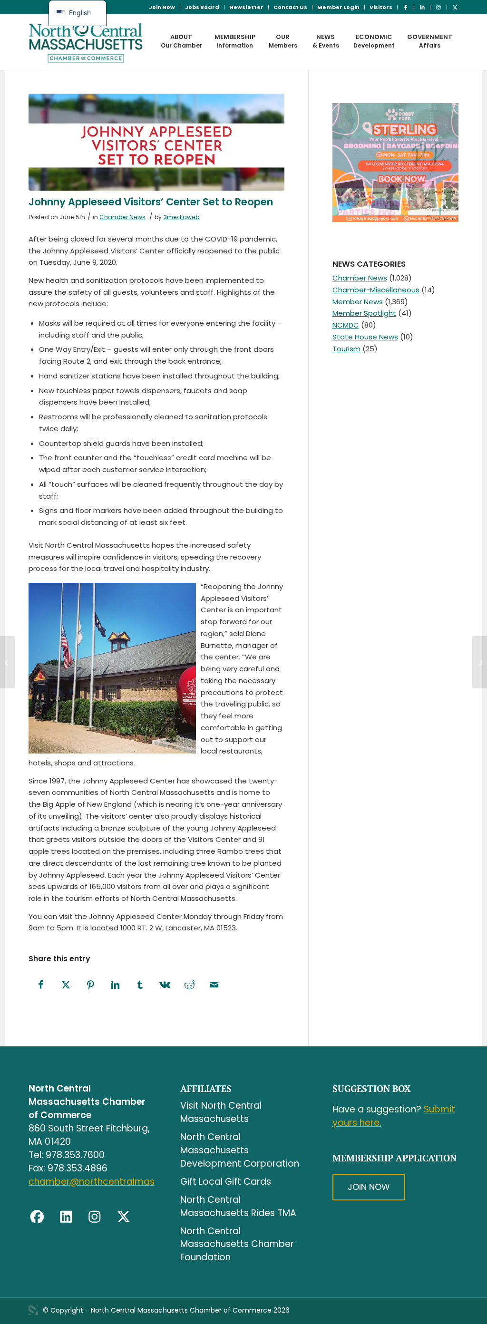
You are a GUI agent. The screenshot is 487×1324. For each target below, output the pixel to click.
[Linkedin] (66, 1217)
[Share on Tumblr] (139, 985)
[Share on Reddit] (189, 985)
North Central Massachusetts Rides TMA (238, 1206)
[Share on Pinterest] (90, 985)
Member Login (338, 7)
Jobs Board (202, 7)
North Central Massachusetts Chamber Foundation (237, 1244)
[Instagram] (94, 1217)
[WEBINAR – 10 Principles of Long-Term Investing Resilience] (7, 662)
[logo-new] (86, 42)
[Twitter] (123, 1217)
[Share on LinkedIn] (115, 985)
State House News (365, 337)
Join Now (162, 7)
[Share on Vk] (164, 985)
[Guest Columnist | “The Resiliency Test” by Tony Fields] (479, 662)
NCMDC (345, 325)
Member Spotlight (364, 313)
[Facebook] (37, 1217)
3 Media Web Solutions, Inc (33, 1310)
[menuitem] (162, 7)
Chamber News (122, 217)
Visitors (381, 7)
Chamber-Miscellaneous (375, 290)
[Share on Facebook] (41, 985)
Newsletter (246, 7)
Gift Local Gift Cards (225, 1181)
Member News (357, 302)
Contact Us (290, 7)
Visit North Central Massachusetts (221, 1112)
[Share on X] (65, 985)
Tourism (346, 349)
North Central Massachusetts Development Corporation (239, 1150)
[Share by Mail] (214, 985)
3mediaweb (181, 217)
